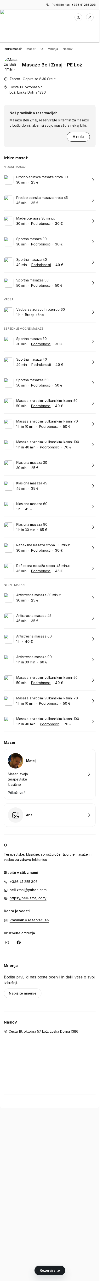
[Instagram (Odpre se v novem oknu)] (7, 942)
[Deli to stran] (78, 17)
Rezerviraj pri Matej (49, 774)
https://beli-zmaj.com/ (28, 898)
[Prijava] (90, 17)
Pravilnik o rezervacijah (29, 920)
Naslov (68, 49)
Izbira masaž (13, 49)
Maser (31, 49)
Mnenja (53, 49)
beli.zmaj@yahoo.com (28, 890)
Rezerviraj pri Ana (49, 815)
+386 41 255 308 (84, 4)
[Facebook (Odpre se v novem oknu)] (18, 942)
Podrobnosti (41, 223)
